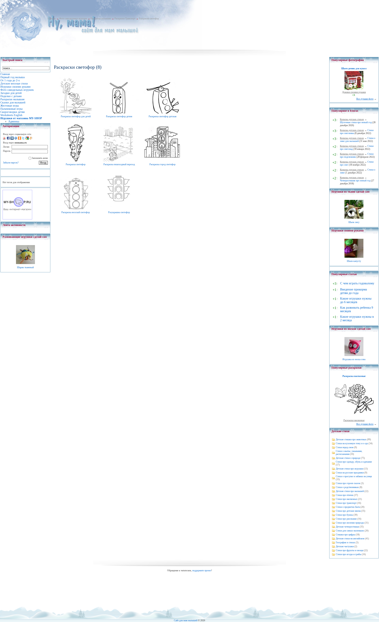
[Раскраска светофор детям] (119, 112)
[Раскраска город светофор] (162, 160)
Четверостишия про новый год (355, 180)
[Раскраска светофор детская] (162, 112)
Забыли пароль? (11, 162)
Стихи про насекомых (346, 499)
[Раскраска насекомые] (354, 417)
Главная (52, 18)
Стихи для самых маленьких (350, 530)
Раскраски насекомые (354, 420)
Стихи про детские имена (348, 511)
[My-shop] (17, 218)
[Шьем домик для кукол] (353, 89)
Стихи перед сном (345, 447)
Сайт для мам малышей (185, 620)
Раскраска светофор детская (162, 116)
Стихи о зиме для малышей (357, 139)
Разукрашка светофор (119, 212)
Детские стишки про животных (351, 439)
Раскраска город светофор (162, 164)
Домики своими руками (354, 92)
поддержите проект (201, 570)
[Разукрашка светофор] (119, 208)
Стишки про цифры (345, 534)
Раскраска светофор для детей (76, 116)
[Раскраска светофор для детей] (75, 112)
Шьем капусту (354, 261)
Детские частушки (345, 546)
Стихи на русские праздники (350, 472)
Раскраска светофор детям (119, 116)
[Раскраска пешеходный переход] (119, 160)
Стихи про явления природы (350, 522)
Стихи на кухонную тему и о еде (352, 443)
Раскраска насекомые (354, 376)
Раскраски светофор (149, 18)
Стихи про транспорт (346, 503)
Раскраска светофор (75, 164)
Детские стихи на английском (350, 538)
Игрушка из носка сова (353, 359)
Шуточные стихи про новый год (356, 122)
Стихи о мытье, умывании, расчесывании (349, 452)
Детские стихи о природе (348, 458)
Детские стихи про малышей (350, 491)
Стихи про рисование (346, 518)
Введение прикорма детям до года (353, 291)
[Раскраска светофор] (75, 160)
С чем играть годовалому (357, 283)
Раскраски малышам (101, 18)
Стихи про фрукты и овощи (349, 550)
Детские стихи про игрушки (349, 468)
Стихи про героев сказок (348, 483)
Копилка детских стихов (352, 119)
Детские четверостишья (347, 526)
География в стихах (345, 542)
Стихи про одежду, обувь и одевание (354, 461)
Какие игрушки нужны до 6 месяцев (355, 300)
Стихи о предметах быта (348, 507)
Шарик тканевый (25, 267)
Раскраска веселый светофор (75, 212)
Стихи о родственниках (347, 487)
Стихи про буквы (344, 514)
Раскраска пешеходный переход (119, 164)
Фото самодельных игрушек (73, 18)
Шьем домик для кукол (354, 68)
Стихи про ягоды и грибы (348, 554)
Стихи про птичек (344, 495)
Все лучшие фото (364, 98)
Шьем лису (353, 222)
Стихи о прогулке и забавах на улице (354, 476)
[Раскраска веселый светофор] (75, 208)
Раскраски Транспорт (124, 18)
